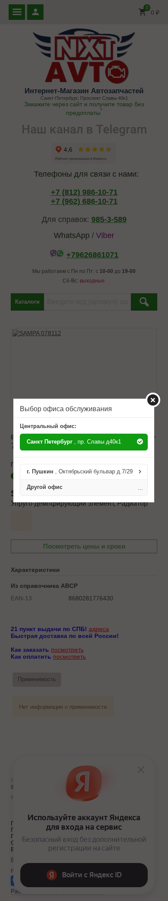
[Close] (153, 400)
